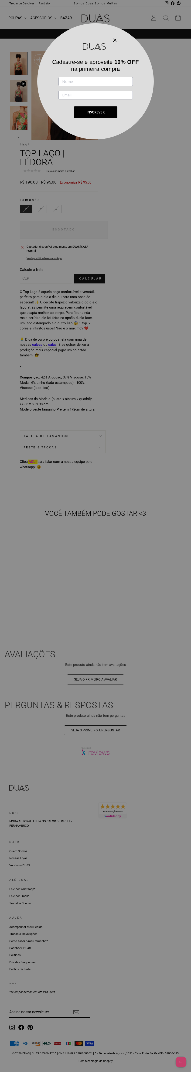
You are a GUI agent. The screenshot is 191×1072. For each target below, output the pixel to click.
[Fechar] (114, 40)
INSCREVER (95, 112)
